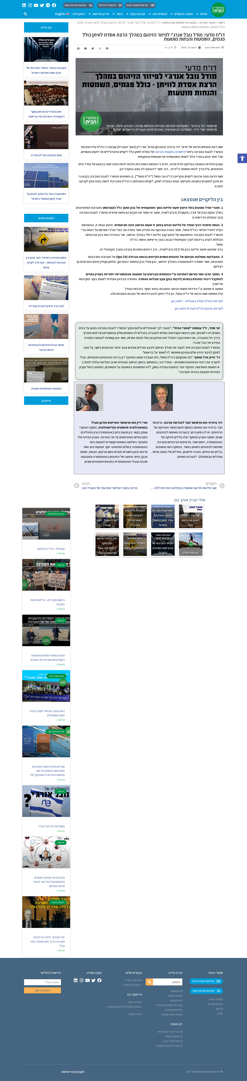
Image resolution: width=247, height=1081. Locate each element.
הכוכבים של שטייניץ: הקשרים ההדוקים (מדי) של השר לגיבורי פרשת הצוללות (49, 882)
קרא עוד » (60, 553)
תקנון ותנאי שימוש (73, 1072)
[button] (242, 158)
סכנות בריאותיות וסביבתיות (180, 22)
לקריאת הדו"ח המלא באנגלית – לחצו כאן (197, 301)
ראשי (221, 22)
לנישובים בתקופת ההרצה (170, 152)
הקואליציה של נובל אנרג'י (51, 826)
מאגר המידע (207, 22)
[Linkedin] (24, 5)
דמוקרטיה (79, 14)
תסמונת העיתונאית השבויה (46, 388)
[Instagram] (30, 5)
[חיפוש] (149, 982)
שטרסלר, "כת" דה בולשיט (51, 549)
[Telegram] (48, 5)
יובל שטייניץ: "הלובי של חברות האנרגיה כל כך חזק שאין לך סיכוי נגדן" (48, 941)
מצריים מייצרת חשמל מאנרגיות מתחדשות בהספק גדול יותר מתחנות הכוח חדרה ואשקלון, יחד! (47, 771)
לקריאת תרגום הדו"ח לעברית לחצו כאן (199, 308)
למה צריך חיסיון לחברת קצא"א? (46, 306)
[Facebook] (54, 5)
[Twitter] (42, 5)
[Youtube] (36, 5)
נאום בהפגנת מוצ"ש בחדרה (46, 155)
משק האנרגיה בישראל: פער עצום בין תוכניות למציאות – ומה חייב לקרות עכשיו (46, 262)
